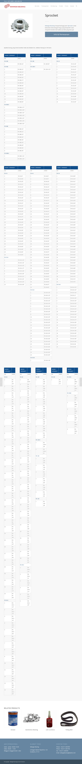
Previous (12, 25)
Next (29, 25)
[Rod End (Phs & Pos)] (81, 382)
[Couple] (1, 382)
